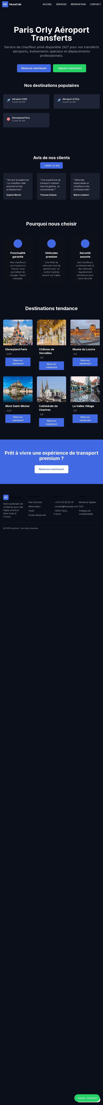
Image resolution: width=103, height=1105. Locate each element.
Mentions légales (87, 502)
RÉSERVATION (78, 4)
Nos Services (35, 502)
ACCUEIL (47, 4)
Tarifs (31, 510)
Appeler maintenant (70, 68)
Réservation (34, 506)
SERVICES (61, 4)
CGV (81, 506)
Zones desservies (37, 515)
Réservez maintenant (34, 68)
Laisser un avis (52, 165)
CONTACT (95, 4)
